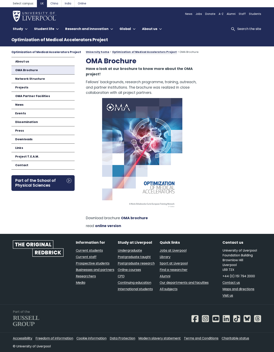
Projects (21, 87)
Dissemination (26, 122)
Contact (21, 165)
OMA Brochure (26, 70)
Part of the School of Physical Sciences (35, 183)
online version (108, 225)
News (19, 105)
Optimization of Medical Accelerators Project (59, 40)
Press (19, 131)
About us (22, 61)
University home (97, 52)
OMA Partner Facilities (32, 96)
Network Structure (30, 79)
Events (20, 113)
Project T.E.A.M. (27, 157)
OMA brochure (134, 218)
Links (19, 148)
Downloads (24, 139)
